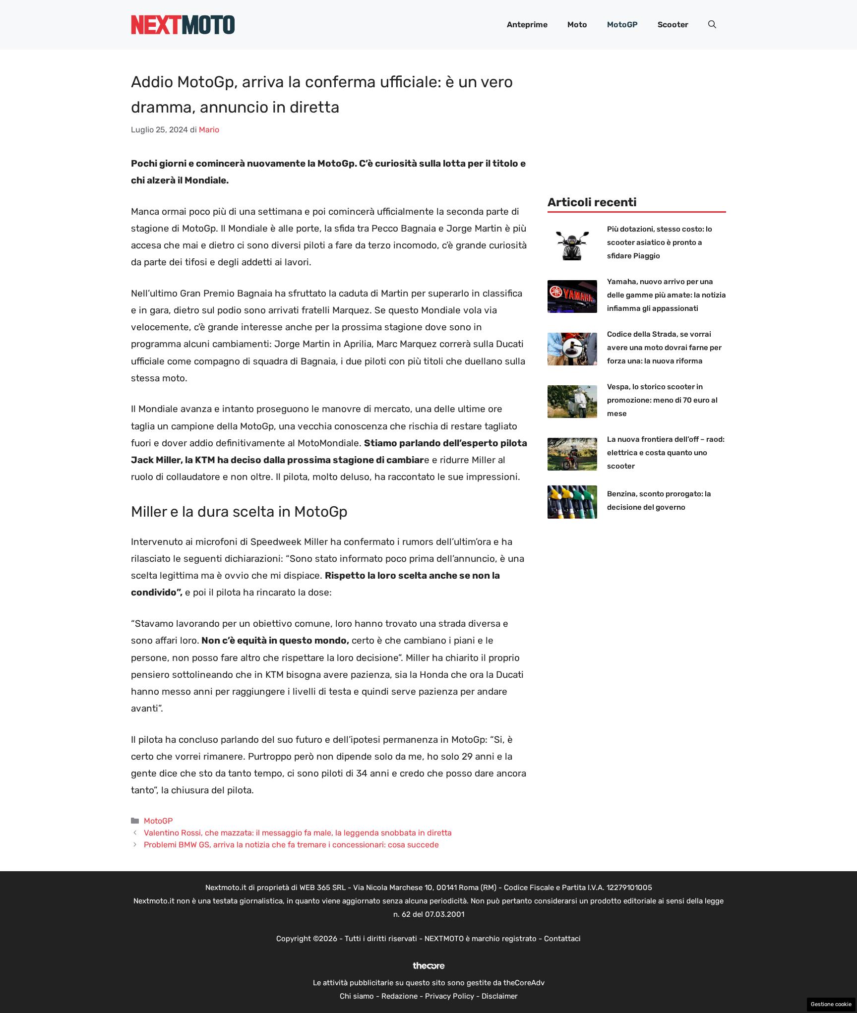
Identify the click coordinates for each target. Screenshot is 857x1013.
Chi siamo (357, 996)
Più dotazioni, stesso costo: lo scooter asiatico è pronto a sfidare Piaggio (659, 242)
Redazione (399, 996)
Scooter (673, 24)
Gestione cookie (831, 1004)
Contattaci (562, 938)
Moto (577, 24)
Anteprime (527, 24)
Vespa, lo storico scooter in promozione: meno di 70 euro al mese (662, 400)
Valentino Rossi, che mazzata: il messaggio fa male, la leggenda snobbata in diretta (298, 832)
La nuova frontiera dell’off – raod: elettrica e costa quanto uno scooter (666, 453)
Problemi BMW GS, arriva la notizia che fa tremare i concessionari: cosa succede (291, 844)
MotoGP (622, 24)
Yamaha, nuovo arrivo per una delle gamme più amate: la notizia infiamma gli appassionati (666, 295)
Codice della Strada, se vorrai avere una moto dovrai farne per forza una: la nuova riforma (664, 347)
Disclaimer (500, 996)
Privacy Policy (449, 996)
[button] (712, 25)
